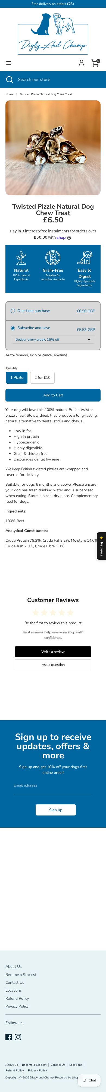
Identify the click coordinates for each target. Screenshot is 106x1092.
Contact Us (14, 982)
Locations (13, 990)
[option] (53, 147)
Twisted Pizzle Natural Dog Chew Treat (46, 94)
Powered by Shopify (68, 1077)
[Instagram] (18, 1037)
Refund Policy (17, 998)
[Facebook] (8, 1037)
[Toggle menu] (8, 63)
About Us (13, 966)
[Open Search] (9, 79)
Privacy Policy (17, 1006)
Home (9, 94)
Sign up (55, 810)
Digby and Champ (42, 1077)
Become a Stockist (20, 974)
